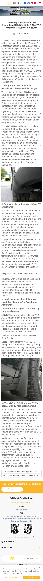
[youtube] (32, 3)
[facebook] (25, 3)
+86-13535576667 (21, 502)
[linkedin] (28, 3)
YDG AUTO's (32, 159)
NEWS (26, 14)
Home (18, 14)
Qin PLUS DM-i (25, 111)
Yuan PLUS (7, 222)
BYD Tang (24, 143)
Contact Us (12, 489)
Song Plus (31, 219)
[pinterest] (35, 3)
